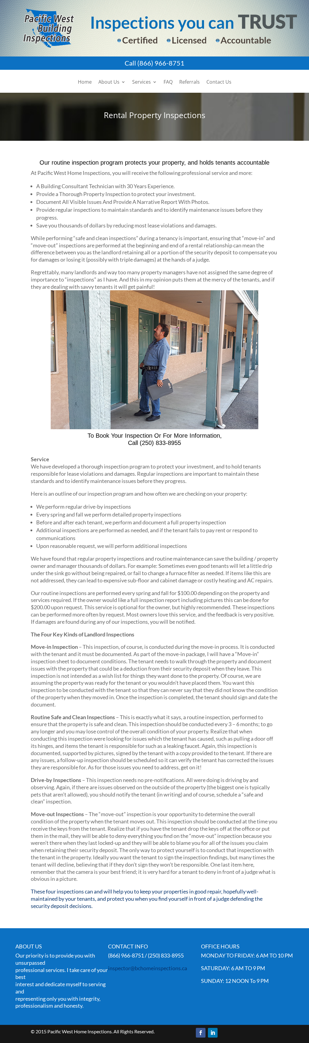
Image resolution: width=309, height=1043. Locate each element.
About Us (108, 82)
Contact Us (218, 82)
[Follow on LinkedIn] (213, 1033)
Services (141, 82)
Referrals (189, 82)
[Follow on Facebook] (200, 1033)
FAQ (168, 82)
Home (85, 82)
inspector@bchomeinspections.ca (147, 968)
